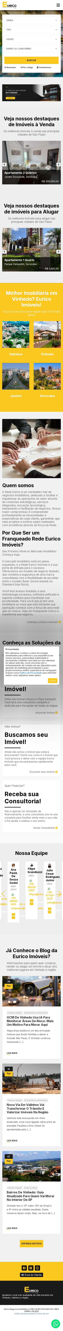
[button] (60, 894)
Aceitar (52, 680)
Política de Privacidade (31, 673)
